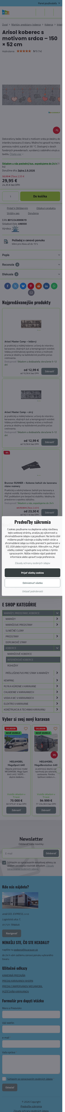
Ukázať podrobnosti (32, 591)
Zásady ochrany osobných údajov (32, 563)
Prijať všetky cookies (32, 573)
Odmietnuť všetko (33, 583)
